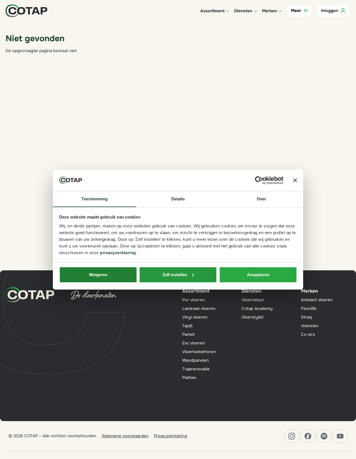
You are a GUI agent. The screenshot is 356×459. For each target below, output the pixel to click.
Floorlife (309, 308)
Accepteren (258, 274)
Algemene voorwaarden (125, 436)
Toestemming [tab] (94, 198)
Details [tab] (178, 198)
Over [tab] (261, 198)
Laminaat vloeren (199, 308)
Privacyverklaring (170, 436)
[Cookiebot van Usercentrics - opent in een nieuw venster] (259, 180)
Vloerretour (252, 300)
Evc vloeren (193, 343)
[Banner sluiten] (295, 180)
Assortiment (195, 291)
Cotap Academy (257, 308)
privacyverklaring (118, 252)
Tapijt (187, 326)
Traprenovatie (196, 369)
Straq (306, 317)
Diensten (251, 291)
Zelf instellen (174, 274)
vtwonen (309, 326)
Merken (309, 291)
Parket (188, 334)
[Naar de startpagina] (26, 10)
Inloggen (329, 10)
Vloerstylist (252, 317)
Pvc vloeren (193, 300)
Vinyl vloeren (194, 317)
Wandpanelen (195, 360)
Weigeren (98, 274)
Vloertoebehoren (199, 351)
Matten (189, 377)
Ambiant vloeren (317, 300)
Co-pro (308, 334)
